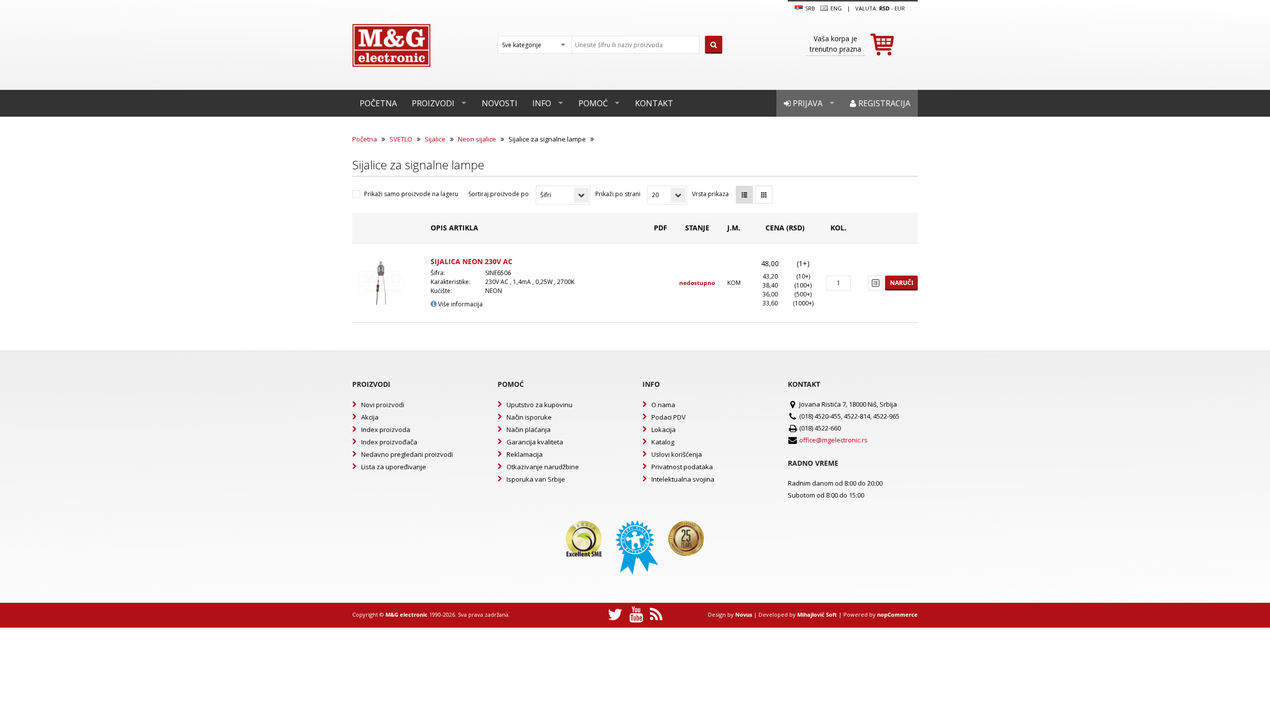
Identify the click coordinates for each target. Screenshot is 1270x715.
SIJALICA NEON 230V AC (471, 261)
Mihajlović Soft (817, 614)
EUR (899, 8)
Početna (378, 103)
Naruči (901, 283)
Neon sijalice (477, 139)
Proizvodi (433, 103)
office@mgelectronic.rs (833, 439)
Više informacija (460, 304)
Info (541, 103)
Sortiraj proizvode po (498, 194)
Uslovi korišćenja (676, 454)
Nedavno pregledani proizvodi (407, 454)
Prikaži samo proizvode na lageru (411, 194)
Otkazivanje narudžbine (543, 466)
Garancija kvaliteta (535, 441)
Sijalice (435, 139)
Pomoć (593, 103)
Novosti (499, 103)
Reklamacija (525, 454)
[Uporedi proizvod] (875, 283)
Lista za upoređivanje (393, 466)
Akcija (370, 417)
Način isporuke (529, 417)
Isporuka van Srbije (536, 479)
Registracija (883, 103)
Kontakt (654, 103)
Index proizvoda (385, 429)
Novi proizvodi (382, 404)
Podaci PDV (668, 417)
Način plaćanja (529, 429)
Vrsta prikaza (710, 194)
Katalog (662, 441)
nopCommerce (897, 614)
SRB (809, 8)
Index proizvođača (389, 441)
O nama (663, 404)
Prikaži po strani (617, 194)
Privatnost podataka (682, 466)
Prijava (807, 103)
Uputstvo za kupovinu (539, 404)
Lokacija (663, 429)
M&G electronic (406, 614)
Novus (743, 614)
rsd (884, 8)
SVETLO (400, 139)
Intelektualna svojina (682, 479)
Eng (835, 8)
